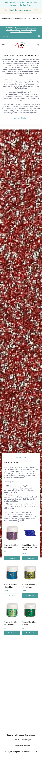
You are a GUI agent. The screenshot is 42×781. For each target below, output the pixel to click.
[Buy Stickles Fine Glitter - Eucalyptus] (12, 610)
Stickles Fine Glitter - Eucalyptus (11, 623)
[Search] (39, 36)
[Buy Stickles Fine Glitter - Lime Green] (30, 572)
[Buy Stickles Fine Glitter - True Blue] (12, 572)
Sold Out (12, 595)
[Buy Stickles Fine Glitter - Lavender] (12, 533)
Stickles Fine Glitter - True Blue (11, 585)
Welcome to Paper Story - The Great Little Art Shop (21, 4)
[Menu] (3, 45)
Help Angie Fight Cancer (21, 118)
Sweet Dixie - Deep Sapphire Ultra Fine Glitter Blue (29, 547)
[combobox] (19, 36)
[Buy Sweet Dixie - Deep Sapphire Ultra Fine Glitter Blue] (30, 533)
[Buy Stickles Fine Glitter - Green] (30, 610)
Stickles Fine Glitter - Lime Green (29, 585)
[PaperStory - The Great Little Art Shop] (20, 45)
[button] (38, 45)
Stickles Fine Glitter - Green (29, 623)
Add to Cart (12, 558)
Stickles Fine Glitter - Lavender (11, 546)
